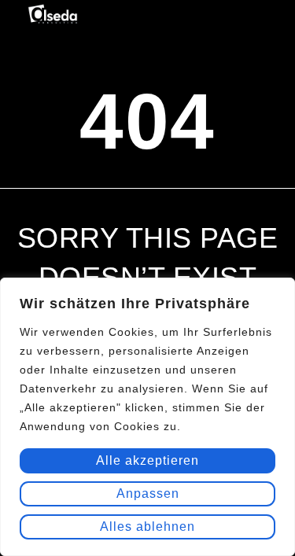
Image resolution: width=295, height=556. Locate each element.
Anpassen (147, 493)
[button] (258, 18)
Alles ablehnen (147, 526)
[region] (147, 417)
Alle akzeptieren (147, 460)
